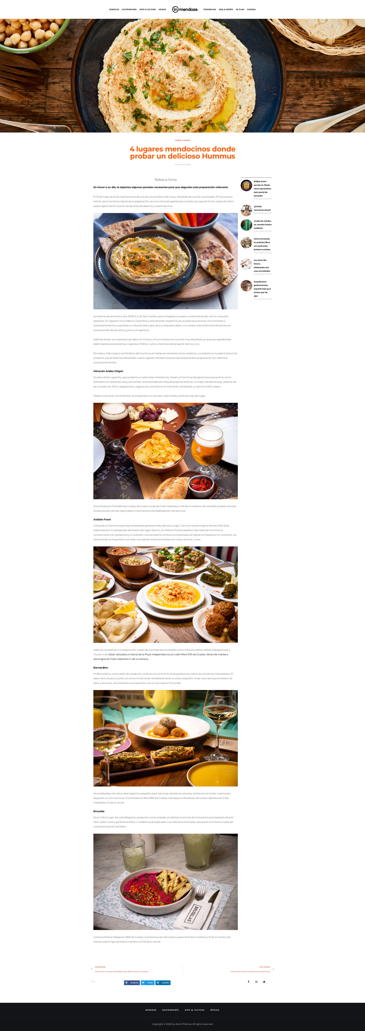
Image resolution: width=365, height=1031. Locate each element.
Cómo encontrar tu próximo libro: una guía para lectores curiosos (262, 244)
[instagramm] (256, 982)
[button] (132, 982)
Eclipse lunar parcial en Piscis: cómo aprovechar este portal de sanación (262, 188)
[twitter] (264, 982)
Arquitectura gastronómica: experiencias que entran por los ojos (262, 288)
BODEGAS (114, 9)
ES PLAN (240, 9)
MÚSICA (162, 9)
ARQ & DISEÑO (226, 9)
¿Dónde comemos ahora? (262, 208)
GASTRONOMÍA (129, 9)
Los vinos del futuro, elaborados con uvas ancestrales (262, 265)
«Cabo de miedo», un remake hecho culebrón (263, 224)
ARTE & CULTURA (147, 9)
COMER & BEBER (182, 140)
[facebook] (248, 982)
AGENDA (251, 9)
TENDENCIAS (209, 9)
